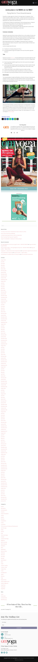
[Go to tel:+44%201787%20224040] (19, 634)
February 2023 (3, 334)
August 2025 (3, 281)
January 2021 (3, 379)
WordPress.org (4, 599)
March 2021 (3, 376)
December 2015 (4, 465)
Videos (2, 574)
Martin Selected (4, 544)
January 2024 (3, 315)
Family (2, 529)
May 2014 (3, 492)
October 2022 (3, 342)
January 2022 (3, 358)
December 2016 (4, 447)
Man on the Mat (4, 542)
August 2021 (3, 367)
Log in (2, 594)
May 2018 (3, 417)
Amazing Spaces (4, 510)
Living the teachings (4, 538)
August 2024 (3, 302)
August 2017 (3, 433)
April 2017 (3, 440)
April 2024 (3, 309)
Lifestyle (2, 536)
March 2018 (3, 420)
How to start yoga (4, 535)
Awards (2, 517)
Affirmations (3, 508)
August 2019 (3, 393)
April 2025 (3, 288)
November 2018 (4, 406)
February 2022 (3, 356)
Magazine (3, 540)
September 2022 (4, 343)
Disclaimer (32, 658)
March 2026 (3, 268)
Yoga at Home (3, 579)
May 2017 (3, 438)
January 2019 (3, 402)
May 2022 (3, 351)
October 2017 (3, 429)
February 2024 (3, 313)
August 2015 (3, 470)
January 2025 (3, 293)
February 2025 (3, 292)
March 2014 (3, 495)
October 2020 (3, 384)
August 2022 (3, 345)
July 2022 (2, 347)
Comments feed (4, 597)
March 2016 (3, 461)
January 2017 (3, 445)
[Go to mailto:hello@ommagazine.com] (19, 638)
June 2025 (3, 284)
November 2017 (4, 427)
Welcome (2, 576)
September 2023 (4, 322)
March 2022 (3, 354)
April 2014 (3, 493)
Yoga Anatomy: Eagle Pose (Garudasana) (29, 250)
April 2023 (3, 331)
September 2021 (4, 365)
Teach (2, 563)
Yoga (2, 577)
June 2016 (3, 456)
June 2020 (3, 392)
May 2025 (3, 286)
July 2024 (2, 304)
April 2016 (3, 459)
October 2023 (3, 320)
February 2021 (3, 377)
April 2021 (3, 374)
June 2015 (3, 472)
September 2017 (4, 431)
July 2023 (2, 326)
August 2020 (3, 388)
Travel (2, 570)
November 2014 (4, 484)
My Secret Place (4, 551)
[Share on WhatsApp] (10, 119)
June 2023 (3, 327)
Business (2, 519)
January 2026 (3, 272)
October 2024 (3, 299)
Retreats (2, 558)
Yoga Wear (3, 588)
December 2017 (4, 426)
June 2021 (3, 370)
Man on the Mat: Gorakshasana (27, 254)
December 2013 (4, 499)
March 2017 (3, 442)
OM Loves (3, 554)
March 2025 (3, 290)
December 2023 (4, 317)
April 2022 (3, 352)
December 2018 (4, 404)
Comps (2, 522)
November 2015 (4, 467)
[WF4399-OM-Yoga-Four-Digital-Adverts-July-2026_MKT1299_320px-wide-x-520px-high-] (19, 207)
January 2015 (3, 481)
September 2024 (4, 301)
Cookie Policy (20, 658)
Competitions (3, 520)
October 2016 (3, 450)
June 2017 (3, 436)
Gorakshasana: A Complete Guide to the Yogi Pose (10, 254)
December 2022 (4, 338)
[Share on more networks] (18, 119)
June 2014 (3, 490)
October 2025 (3, 277)
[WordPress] (17, 133)
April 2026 (3, 267)
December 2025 (4, 274)
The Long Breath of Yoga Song (7, 252)
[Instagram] (14, 133)
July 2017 (2, 434)
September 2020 (4, 386)
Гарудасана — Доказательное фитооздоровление (11, 250)
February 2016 (3, 463)
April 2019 (3, 397)
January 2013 (3, 500)
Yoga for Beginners (4, 583)
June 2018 (3, 415)
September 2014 (4, 486)
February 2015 (3, 479)
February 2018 (3, 422)
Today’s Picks (3, 569)
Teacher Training (4, 565)
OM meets (3, 556)
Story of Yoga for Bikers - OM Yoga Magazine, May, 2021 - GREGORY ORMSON (15, 247)
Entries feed (3, 596)
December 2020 (4, 381)
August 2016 (3, 454)
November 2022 (4, 340)
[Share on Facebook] (5, 119)
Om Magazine (22, 125)
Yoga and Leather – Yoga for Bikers (20, 252)
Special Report (3, 560)
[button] (19, 628)
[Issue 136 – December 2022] (19, 162)
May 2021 (3, 372)
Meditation (3, 545)
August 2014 (3, 488)
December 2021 (4, 359)
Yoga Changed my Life (5, 581)
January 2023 (3, 336)
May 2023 (3, 329)
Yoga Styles (3, 586)
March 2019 (3, 399)
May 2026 (3, 265)
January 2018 (3, 424)
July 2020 (2, 390)
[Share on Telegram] (13, 119)
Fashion (2, 531)
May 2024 (3, 308)
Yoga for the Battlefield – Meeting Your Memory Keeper (11, 238)
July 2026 (2, 261)
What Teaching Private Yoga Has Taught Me (9, 237)
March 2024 (3, 311)
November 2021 (4, 361)
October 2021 (3, 363)
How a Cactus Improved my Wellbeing (8, 233)
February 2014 (3, 497)
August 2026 (3, 259)
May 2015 (3, 474)
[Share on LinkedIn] (8, 119)
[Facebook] (11, 133)
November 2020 (4, 383)
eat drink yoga (3, 528)
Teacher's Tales (4, 567)
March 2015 (3, 477)
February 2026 (3, 270)
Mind (2, 547)
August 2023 (3, 324)
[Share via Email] (15, 119)
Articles (2, 515)
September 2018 (4, 409)
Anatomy (2, 511)
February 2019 (3, 401)
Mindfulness (3, 549)
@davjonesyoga (11, 111)
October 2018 (3, 408)
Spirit (2, 561)
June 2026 (3, 263)
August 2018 (3, 411)
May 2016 (3, 458)
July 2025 (2, 283)
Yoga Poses (3, 585)
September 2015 (4, 468)
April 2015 (3, 475)
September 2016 (4, 452)
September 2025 (4, 279)
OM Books (3, 553)
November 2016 (4, 449)
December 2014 (4, 483)
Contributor (3, 524)
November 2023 (4, 318)
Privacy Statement (27, 658)
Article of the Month (4, 513)
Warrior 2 (13, 57)
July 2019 (2, 395)
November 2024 (4, 297)
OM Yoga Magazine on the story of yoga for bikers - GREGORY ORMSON (14, 244)
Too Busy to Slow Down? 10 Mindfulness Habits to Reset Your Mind (13, 231)
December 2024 (4, 295)
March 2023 (3, 333)
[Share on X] (3, 119)
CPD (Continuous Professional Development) (9, 526)
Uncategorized (3, 572)
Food (2, 533)
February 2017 (3, 443)
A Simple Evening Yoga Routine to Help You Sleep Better (11, 235)
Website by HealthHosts (19, 659)
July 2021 (2, 368)
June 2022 (3, 349)
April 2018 (3, 418)
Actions (2, 506)
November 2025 (4, 276)
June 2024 (3, 306)
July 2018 (2, 413)
